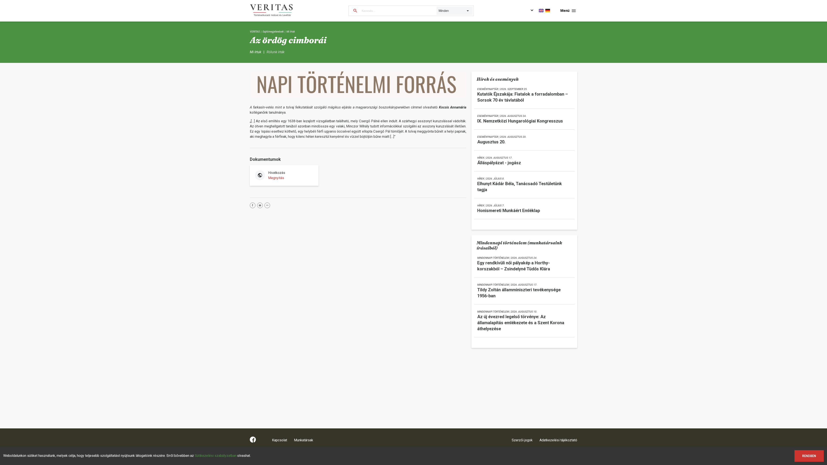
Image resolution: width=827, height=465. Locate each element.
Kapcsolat (279, 440)
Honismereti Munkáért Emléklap (508, 210)
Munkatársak (303, 440)
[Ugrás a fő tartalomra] (532, 11)
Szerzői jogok (522, 440)
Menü (564, 11)
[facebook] (253, 206)
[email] (260, 206)
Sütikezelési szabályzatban (215, 456)
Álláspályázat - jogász (499, 162)
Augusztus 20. (491, 141)
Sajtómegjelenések (273, 31)
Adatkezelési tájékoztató (558, 440)
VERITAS (255, 31)
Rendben (809, 456)
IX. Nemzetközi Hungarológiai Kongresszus (520, 121)
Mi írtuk (290, 31)
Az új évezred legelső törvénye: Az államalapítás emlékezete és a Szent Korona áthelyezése (520, 322)
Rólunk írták (275, 52)
